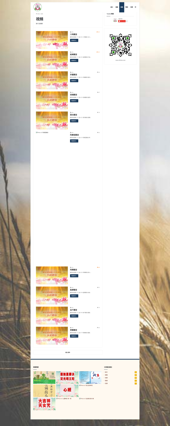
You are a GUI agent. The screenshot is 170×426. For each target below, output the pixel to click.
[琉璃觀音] (52, 100)
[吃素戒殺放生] (44, 377)
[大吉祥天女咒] (44, 404)
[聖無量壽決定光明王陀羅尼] (67, 377)
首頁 (38, 14)
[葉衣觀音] (52, 120)
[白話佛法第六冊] (90, 404)
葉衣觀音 (73, 115)
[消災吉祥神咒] (90, 390)
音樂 (131, 7)
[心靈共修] (37, 7)
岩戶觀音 (73, 310)
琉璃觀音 (73, 95)
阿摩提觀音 (74, 135)
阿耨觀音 (73, 270)
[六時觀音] (52, 40)
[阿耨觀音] (52, 275)
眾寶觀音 (73, 330)
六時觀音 (73, 34)
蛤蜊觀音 (73, 54)
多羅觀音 (73, 75)
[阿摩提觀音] (52, 198)
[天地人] (90, 377)
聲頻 (126, 7)
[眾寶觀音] (52, 336)
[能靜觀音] (52, 296)
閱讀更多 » (74, 40)
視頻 (122, 7)
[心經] (67, 390)
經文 (112, 7)
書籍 (117, 7)
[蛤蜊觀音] (52, 60)
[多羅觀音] (52, 80)
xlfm (72, 32)
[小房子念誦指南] (44, 390)
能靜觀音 (73, 290)
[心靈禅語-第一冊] (67, 404)
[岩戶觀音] (52, 316)
